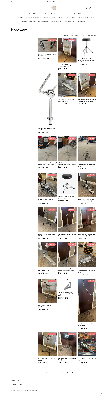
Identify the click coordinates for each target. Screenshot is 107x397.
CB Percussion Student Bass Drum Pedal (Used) (66, 100)
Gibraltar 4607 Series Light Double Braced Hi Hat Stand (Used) (86, 164)
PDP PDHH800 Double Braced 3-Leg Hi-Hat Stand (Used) (87, 100)
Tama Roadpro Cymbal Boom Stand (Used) (86, 324)
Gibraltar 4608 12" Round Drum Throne (66, 197)
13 (82, 372)
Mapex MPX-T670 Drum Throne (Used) (67, 359)
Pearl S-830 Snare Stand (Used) (45, 306)
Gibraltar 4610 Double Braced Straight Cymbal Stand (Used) (67, 163)
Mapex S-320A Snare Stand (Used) (46, 235)
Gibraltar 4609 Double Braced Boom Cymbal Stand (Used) (47, 163)
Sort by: (66, 35)
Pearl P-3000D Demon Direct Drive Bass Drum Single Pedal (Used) (86, 270)
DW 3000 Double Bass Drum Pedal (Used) (47, 55)
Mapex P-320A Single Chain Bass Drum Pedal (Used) (86, 200)
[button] (24, 14)
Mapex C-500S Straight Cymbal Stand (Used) (65, 65)
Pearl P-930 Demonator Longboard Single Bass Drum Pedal (66, 294)
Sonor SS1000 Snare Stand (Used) (46, 359)
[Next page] (88, 372)
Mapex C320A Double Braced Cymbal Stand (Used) (86, 235)
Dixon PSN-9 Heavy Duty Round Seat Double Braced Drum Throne (86, 60)
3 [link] (62, 372)
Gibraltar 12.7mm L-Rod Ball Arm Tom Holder (46, 129)
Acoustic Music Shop (21, 390)
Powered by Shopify (32, 390)
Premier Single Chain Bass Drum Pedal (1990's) (46, 200)
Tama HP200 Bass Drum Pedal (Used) (87, 359)
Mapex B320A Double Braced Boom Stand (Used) (67, 235)
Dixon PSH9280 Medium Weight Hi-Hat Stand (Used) (66, 269)
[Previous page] (47, 372)
